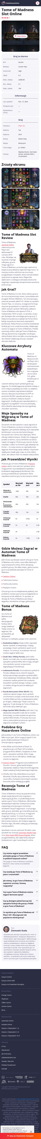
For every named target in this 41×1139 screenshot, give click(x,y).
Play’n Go (21, 126)
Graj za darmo (21, 36)
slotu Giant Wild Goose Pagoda (18, 835)
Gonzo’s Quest (9, 763)
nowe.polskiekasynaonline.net (26, 1099)
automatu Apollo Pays (27, 833)
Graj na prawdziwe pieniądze (22, 1136)
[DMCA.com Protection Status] (31, 1082)
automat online (8, 245)
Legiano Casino (9, 576)
